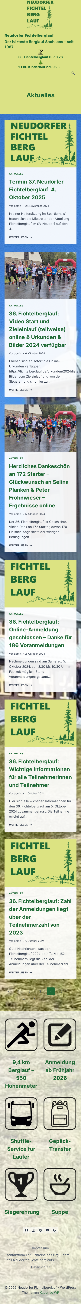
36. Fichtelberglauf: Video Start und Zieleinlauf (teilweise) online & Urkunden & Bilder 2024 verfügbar (37, 329)
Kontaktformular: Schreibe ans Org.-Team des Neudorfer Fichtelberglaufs (37, 1257)
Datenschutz (40, 1267)
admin (17, 205)
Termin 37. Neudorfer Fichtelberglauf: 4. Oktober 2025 (36, 189)
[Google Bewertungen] (54, 1230)
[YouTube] (47, 1230)
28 (24, 999)
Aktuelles (16, 173)
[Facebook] (26, 1230)
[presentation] (40, 144)
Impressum (40, 1248)
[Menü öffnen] (40, 73)
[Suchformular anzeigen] (73, 73)
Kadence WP (49, 1292)
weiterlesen (20, 237)
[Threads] (40, 1230)
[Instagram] (33, 1230)
